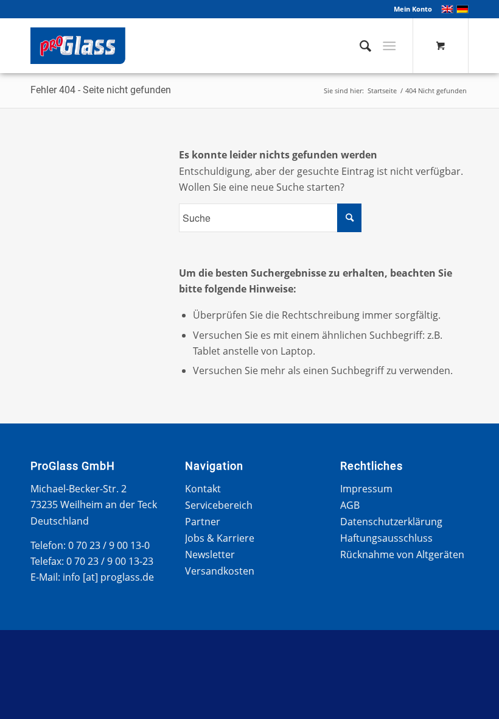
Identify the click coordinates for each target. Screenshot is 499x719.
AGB (350, 505)
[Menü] (389, 45)
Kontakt (203, 488)
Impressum (366, 488)
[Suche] (359, 45)
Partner (202, 521)
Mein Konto (413, 8)
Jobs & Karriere (219, 538)
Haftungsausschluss (386, 538)
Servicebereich (219, 505)
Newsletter (210, 554)
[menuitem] (410, 9)
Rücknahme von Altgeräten (402, 554)
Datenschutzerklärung (391, 521)
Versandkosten (219, 571)
